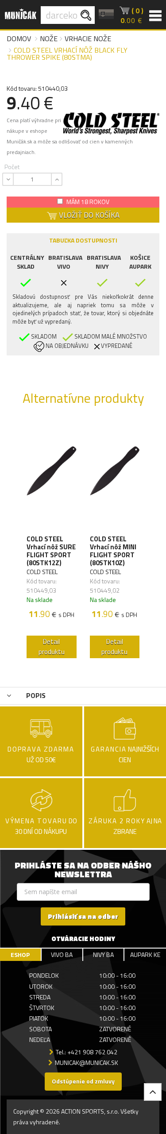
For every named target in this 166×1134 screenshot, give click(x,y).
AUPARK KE (145, 954)
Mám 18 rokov (87, 201)
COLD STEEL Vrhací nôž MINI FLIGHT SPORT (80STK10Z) (113, 551)
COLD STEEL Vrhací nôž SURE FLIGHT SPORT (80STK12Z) (51, 551)
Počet (11, 166)
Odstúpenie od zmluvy (83, 1081)
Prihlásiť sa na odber (83, 916)
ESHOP (20, 954)
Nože (49, 38)
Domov (19, 38)
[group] (52, 542)
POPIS (35, 695)
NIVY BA (103, 954)
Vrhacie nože (88, 38)
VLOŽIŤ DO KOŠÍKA (88, 215)
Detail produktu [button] (52, 646)
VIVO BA (62, 954)
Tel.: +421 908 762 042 (86, 1052)
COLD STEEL (42, 571)
